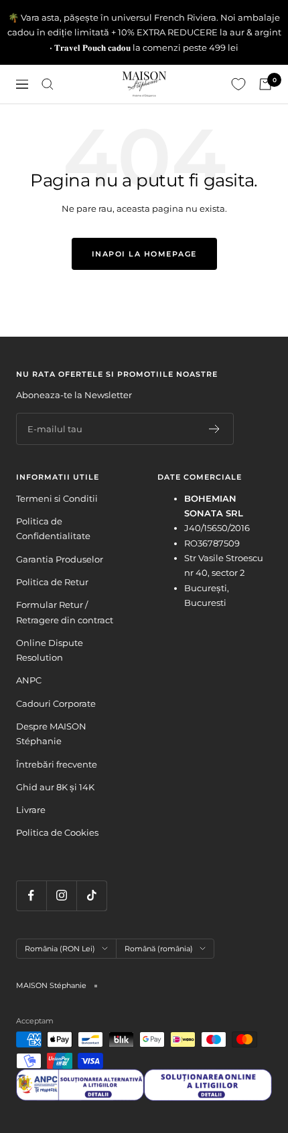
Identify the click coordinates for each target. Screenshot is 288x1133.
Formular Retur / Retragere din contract (64, 612)
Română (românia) (159, 948)
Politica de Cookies (57, 832)
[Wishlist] (238, 84)
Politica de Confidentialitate (53, 528)
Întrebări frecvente (56, 764)
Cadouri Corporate (56, 703)
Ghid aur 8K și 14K (55, 787)
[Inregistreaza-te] (214, 429)
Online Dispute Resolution (49, 650)
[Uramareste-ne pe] (31, 895)
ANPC (29, 680)
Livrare (31, 809)
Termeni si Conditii (57, 498)
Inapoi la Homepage (144, 254)
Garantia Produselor (59, 559)
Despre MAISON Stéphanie (51, 733)
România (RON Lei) (60, 948)
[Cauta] (48, 84)
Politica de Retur (52, 582)
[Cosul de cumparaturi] (265, 84)
